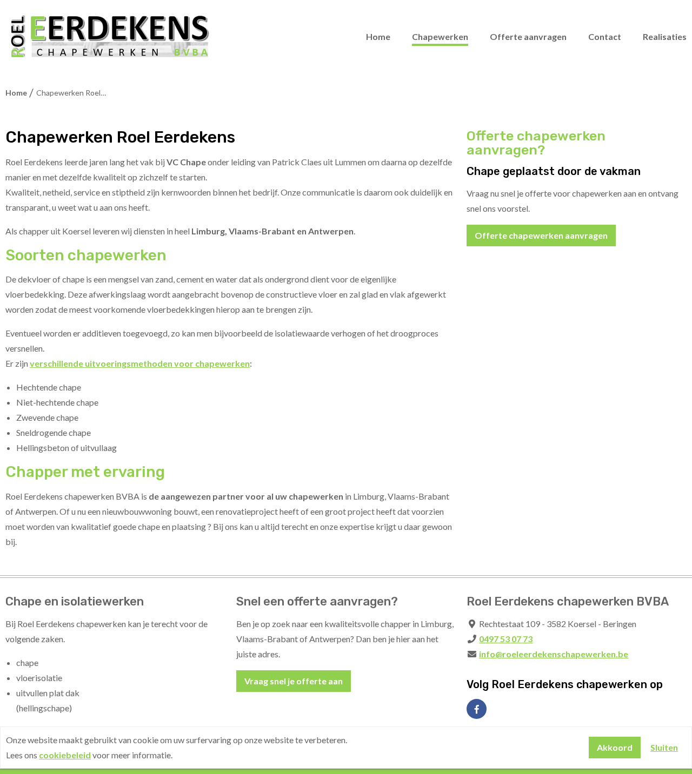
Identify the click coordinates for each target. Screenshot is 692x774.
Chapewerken (440, 36)
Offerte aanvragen (528, 36)
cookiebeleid (65, 755)
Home (378, 36)
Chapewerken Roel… (70, 92)
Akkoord (615, 747)
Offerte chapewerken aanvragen (541, 235)
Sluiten (664, 747)
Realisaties (665, 36)
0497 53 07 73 (506, 639)
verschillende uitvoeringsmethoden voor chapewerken (140, 363)
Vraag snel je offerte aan (293, 681)
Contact (604, 36)
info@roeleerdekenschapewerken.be (553, 654)
